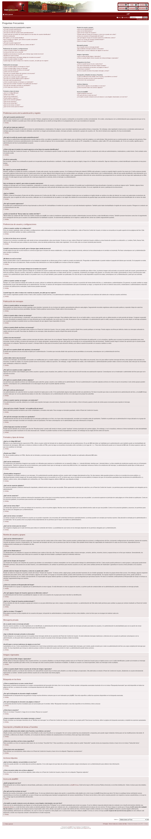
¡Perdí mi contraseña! (9, 36)
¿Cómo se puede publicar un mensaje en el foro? (16, 66)
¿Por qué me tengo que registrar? (12, 31)
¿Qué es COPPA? (8, 41)
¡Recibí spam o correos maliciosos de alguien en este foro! (92, 50)
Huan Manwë (77, 828)
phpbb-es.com (87, 828)
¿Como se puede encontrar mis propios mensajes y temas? (93, 70)
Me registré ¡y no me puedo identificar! (13, 37)
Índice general (9, 14)
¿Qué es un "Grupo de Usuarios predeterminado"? (90, 39)
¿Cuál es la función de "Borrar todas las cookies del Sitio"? (19, 44)
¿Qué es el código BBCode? (11, 93)
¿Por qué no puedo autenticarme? (12, 29)
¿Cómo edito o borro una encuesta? (13, 75)
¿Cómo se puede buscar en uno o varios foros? (90, 64)
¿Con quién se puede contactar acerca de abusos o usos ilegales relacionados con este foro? (102, 96)
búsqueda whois (8, 807)
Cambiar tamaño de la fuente (128, 14)
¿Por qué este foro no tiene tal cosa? (87, 95)
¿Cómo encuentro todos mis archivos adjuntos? (90, 87)
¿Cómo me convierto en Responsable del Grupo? (90, 36)
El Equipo (105, 823)
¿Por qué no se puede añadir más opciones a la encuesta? (19, 73)
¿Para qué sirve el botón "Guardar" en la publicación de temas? (20, 83)
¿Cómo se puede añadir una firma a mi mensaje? (16, 70)
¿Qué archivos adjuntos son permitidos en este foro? (91, 86)
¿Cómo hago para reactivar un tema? (13, 87)
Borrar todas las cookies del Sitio (118, 823)
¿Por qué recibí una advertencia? (12, 80)
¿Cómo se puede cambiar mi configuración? (15, 50)
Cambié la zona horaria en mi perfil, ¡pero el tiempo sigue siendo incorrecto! (23, 54)
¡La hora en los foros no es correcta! (13, 52)
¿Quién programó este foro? (84, 93)
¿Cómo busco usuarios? (83, 69)
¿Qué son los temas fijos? (10, 103)
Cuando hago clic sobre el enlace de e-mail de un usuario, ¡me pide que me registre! (25, 60)
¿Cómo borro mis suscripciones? (86, 80)
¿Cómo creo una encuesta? (10, 71)
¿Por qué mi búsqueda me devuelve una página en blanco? (93, 67)
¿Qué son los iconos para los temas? (13, 106)
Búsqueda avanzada (142, 19)
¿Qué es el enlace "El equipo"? (85, 41)
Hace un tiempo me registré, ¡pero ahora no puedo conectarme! (20, 39)
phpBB (70, 827)
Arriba (7, 123)
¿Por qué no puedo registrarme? (12, 43)
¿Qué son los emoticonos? (10, 96)
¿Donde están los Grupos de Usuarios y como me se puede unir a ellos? (96, 34)
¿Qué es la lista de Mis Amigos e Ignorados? (89, 56)
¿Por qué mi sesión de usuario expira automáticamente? (18, 32)
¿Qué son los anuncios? (9, 101)
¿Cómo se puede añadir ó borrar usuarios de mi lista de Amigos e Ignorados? (97, 58)
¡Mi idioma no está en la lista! (11, 55)
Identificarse (126, 17)
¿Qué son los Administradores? (85, 29)
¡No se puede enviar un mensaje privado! (88, 47)
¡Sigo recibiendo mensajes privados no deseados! (90, 48)
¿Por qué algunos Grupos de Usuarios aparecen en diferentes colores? (96, 37)
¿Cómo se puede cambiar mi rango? (13, 59)
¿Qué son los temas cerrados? (11, 105)
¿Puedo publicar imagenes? (10, 98)
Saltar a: (116, 819)
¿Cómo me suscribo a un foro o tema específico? (90, 78)
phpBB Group (75, 785)
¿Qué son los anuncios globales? (12, 99)
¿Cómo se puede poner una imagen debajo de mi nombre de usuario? (22, 57)
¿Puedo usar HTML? (9, 94)
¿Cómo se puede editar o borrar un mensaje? (15, 68)
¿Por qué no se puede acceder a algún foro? (15, 77)
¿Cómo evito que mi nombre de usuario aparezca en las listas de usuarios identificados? (27, 34)
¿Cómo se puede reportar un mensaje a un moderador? (18, 82)
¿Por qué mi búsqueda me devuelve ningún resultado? (91, 65)
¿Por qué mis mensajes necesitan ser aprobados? (16, 85)
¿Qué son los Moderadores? (84, 31)
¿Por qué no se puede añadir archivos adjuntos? (16, 78)
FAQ (119, 17)
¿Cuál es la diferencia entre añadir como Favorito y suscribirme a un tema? (97, 76)
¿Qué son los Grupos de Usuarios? (86, 32)
